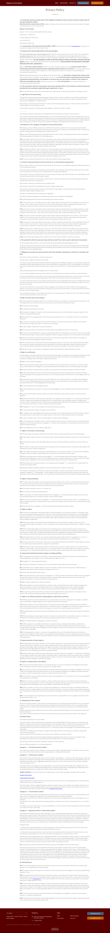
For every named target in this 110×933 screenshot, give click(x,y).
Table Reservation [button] (83, 3)
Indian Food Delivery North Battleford (13, 924)
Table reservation (74, 916)
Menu (56, 3)
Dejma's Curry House (14, 3)
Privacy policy (9, 916)
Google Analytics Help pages (27, 778)
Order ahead (60, 918)
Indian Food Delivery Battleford (26, 924)
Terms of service (18, 916)
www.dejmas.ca (76, 46)
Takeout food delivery (36, 924)
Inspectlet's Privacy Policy (55, 788)
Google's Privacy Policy (26, 775)
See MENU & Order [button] (97, 3)
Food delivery (64, 3)
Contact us (72, 3)
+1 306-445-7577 (38, 920)
